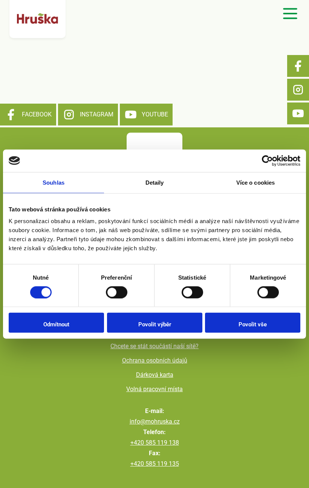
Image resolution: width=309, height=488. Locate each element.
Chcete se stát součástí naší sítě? (154, 346)
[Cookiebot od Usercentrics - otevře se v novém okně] (267, 160)
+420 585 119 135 (154, 463)
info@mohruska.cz (155, 421)
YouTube (298, 113)
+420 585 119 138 (154, 442)
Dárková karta (154, 374)
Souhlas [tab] (53, 182)
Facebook (298, 66)
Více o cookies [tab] (255, 182)
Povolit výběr (154, 324)
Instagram (298, 90)
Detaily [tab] (154, 182)
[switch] (116, 292)
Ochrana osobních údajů (154, 360)
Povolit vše (253, 324)
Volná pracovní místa (154, 389)
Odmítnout (56, 324)
